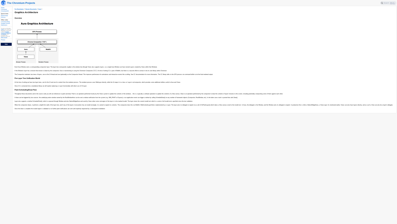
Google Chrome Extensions (5, 24)
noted (2, 29)
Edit (6, 44)
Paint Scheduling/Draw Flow (26, 90)
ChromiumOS (5, 11)
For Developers (19, 9)
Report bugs (4, 15)
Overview (18, 18)
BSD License (4, 37)
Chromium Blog (5, 22)
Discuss (3, 17)
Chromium (4, 9)
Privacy (3, 40)
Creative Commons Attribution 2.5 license (6, 33)
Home (2, 7)
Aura (39, 9)
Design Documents (31, 9)
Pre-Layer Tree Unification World (27, 78)
